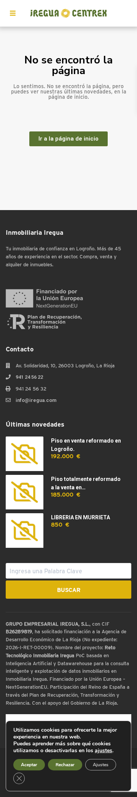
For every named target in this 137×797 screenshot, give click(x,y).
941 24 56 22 (29, 377)
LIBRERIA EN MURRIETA (80, 517)
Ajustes (100, 765)
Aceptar (29, 765)
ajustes (103, 750)
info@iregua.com (36, 400)
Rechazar (65, 765)
